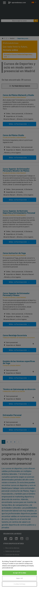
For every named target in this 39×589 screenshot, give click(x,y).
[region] (19, 573)
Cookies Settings (19, 584)
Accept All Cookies (19, 573)
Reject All (19, 578)
